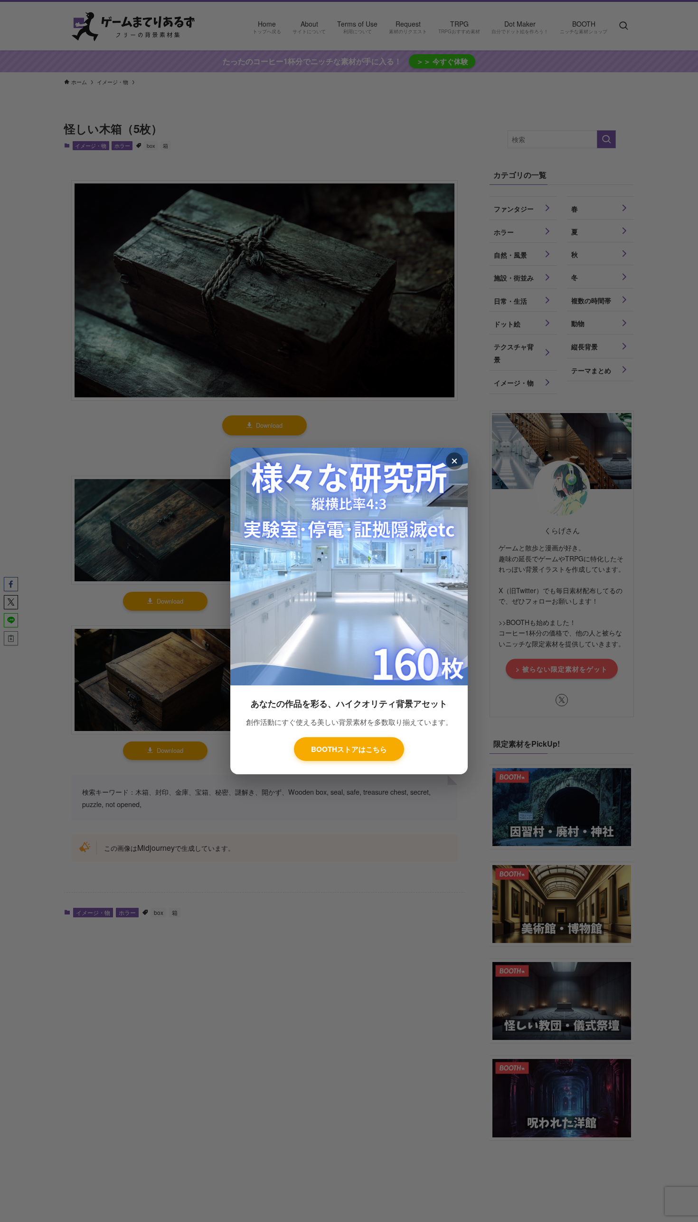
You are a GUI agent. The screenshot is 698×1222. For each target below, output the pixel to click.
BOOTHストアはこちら (349, 749)
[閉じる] (454, 461)
